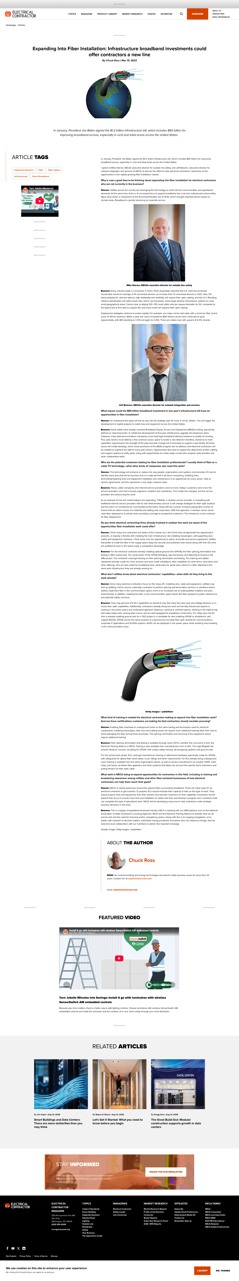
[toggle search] (181, 13)
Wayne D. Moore (103, 1114)
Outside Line (87, 1224)
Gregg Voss (159, 1114)
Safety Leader (119, 1212)
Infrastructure (21, 176)
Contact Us (179, 1218)
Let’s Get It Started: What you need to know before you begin (118, 1121)
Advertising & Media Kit (184, 1215)
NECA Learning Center (215, 1215)
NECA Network (212, 1224)
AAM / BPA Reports (152, 1224)
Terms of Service (41, 1256)
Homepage (11, 25)
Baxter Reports (150, 1218)
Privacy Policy (25, 1256)
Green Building (89, 1212)
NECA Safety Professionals (217, 1227)
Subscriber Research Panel (156, 1221)
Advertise (166, 14)
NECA (207, 1209)
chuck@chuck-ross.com (139, 878)
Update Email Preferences (186, 1212)
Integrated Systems (24, 170)
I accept (202, 1270)
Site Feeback (11, 1256)
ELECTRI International (214, 1221)
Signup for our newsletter (165, 1172)
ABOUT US (216, 11)
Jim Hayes (42, 1114)
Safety (85, 1230)
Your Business (88, 1233)
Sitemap (54, 1256)
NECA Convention (213, 1212)
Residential (87, 1227)
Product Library (107, 14)
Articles (21, 25)
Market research (132, 14)
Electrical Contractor (122, 1209)
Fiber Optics (54, 170)
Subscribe (197, 14)
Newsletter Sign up (182, 1221)
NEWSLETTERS (218, 14)
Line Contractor (120, 1215)
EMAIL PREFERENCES (221, 17)
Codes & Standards (90, 1209)
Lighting (85, 1221)
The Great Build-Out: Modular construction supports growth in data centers (176, 1123)
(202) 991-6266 (59, 1224)
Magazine (86, 14)
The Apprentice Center (92, 1236)
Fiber (40, 170)
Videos (152, 14)
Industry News (88, 1218)
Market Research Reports (155, 1209)
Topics (72, 14)
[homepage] (20, 14)
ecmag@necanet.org (61, 1229)
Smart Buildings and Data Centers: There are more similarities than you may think (58, 1123)
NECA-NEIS (210, 1218)
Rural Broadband (40, 176)
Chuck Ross (142, 860)
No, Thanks (223, 1270)
